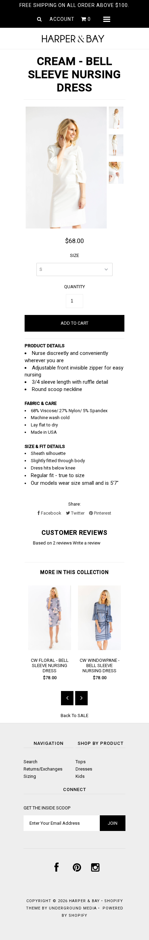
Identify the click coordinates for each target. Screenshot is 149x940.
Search (30, 761)
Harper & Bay (84, 901)
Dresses (84, 769)
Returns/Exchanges (43, 769)
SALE (83, 715)
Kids (80, 776)
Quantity (74, 286)
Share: (74, 504)
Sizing (30, 776)
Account (62, 19)
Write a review (86, 543)
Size (74, 255)
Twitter (77, 513)
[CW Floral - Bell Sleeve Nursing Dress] (49, 648)
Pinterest (102, 513)
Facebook (50, 513)
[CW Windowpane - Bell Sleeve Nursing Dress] (99, 648)
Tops (81, 761)
